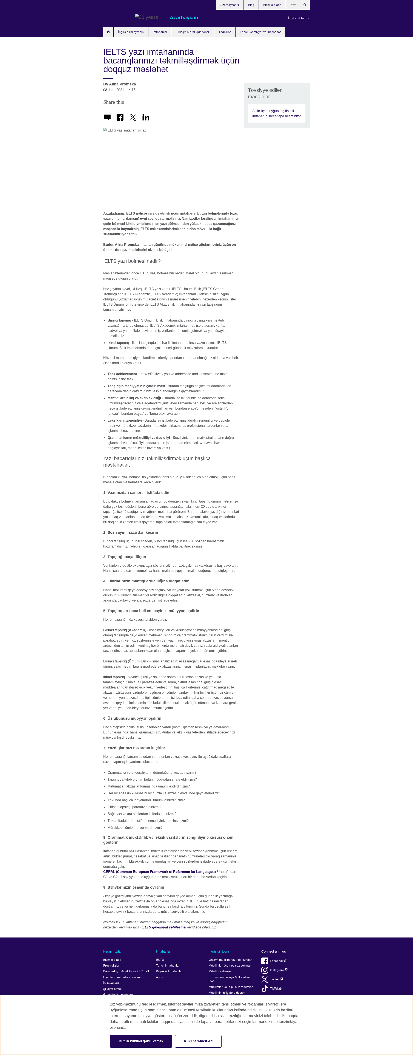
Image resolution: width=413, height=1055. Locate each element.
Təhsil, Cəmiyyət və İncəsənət (260, 32)
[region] (206, 1025)
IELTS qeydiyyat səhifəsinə (164, 927)
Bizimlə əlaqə (272, 4)
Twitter (275, 979)
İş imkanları (111, 983)
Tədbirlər (225, 32)
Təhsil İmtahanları (168, 965)
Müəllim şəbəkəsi (220, 971)
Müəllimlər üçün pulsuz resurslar (231, 986)
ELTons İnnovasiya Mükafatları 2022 (229, 979)
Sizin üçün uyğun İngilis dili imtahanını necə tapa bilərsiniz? (276, 113)
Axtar (307, 5)
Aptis (159, 977)
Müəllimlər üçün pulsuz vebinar (230, 965)
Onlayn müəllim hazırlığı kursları (231, 959)
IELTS (160, 959)
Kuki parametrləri (198, 1041)
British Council (116, 17)
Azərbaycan (228, 4)
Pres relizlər (111, 965)
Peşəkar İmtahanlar (169, 971)
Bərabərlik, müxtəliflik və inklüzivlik (126, 971)
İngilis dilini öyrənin (131, 32)
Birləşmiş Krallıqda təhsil (193, 32)
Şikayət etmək (112, 988)
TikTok (274, 988)
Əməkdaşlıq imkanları (118, 994)
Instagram (277, 970)
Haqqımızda (111, 951)
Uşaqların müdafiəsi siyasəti (122, 977)
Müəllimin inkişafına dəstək (227, 992)
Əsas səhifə (108, 32)
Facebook (277, 960)
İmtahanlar (160, 32)
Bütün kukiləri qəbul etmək (141, 1041)
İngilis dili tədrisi (298, 18)
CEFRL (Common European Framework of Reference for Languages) (159, 872)
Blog (251, 4)
